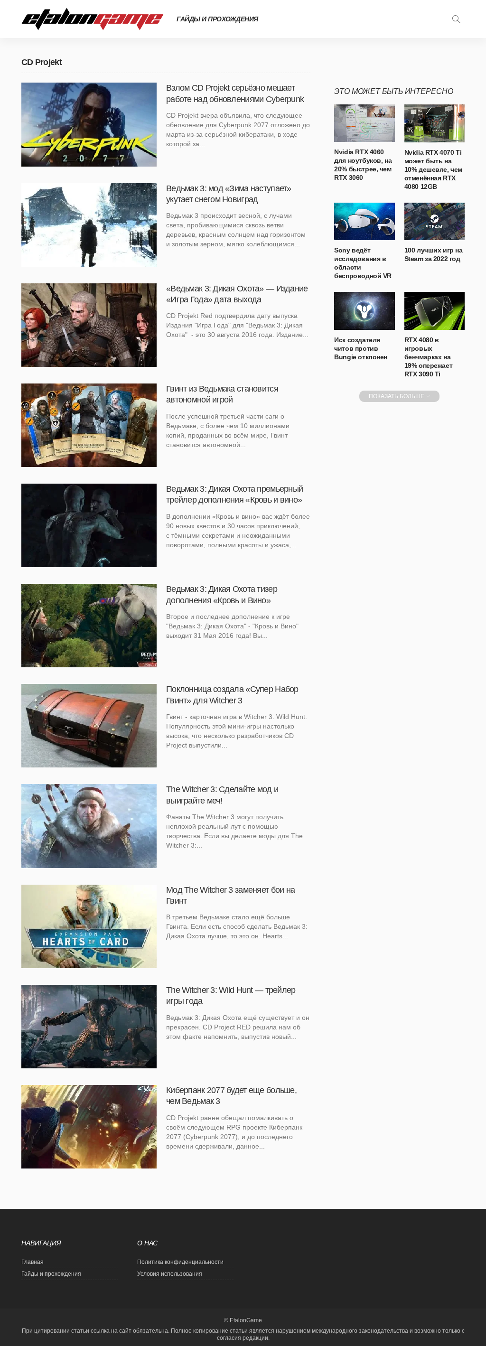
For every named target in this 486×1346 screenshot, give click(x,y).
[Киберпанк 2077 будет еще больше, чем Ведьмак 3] (89, 1126)
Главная (32, 1262)
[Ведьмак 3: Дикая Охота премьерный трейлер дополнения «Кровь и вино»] (89, 525)
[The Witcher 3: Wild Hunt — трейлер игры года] (89, 1026)
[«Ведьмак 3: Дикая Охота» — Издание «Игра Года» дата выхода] (89, 325)
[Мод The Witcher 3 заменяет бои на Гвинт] (89, 926)
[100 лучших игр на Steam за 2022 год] (434, 222)
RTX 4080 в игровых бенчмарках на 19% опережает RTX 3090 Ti (428, 357)
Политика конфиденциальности (180, 1262)
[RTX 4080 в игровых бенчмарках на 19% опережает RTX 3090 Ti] (434, 311)
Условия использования (169, 1274)
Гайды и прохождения (217, 19)
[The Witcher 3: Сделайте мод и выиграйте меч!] (89, 826)
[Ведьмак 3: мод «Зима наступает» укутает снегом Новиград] (89, 225)
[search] (456, 19)
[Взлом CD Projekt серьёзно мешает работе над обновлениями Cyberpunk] (89, 124)
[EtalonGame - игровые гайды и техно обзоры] (92, 19)
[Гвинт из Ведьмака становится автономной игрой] (89, 425)
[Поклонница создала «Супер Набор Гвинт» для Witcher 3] (89, 725)
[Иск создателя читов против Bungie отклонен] (364, 311)
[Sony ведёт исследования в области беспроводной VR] (364, 222)
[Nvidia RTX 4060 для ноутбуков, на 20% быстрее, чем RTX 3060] (364, 123)
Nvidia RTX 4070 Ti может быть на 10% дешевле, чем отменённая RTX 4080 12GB (433, 169)
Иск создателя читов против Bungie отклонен (360, 348)
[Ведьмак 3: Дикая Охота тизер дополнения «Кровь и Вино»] (89, 625)
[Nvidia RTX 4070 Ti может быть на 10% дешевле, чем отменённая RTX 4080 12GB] (434, 123)
